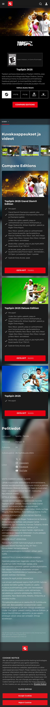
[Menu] (4, 4)
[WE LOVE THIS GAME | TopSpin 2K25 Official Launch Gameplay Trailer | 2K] (10, 151)
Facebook (23, 466)
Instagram (24, 463)
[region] (25, 679)
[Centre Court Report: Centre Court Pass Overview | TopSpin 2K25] (30, 151)
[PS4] (25, 94)
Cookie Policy (40, 684)
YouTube (23, 470)
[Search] (40, 3)
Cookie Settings (25, 689)
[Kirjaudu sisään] (46, 4)
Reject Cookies (25, 702)
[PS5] (15, 94)
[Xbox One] (43, 94)
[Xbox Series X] (34, 94)
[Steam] (6, 94)
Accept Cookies (25, 696)
